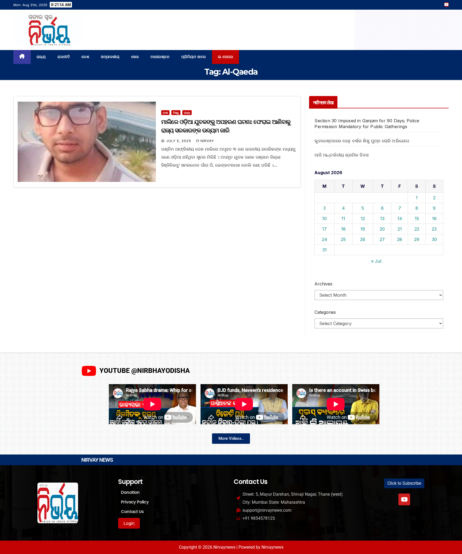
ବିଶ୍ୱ (176, 112)
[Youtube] (404, 499)
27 (382, 239)
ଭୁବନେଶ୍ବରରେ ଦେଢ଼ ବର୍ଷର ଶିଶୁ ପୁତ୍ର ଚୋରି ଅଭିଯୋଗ (361, 140)
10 (324, 218)
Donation (130, 492)
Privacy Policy (135, 502)
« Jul (376, 261)
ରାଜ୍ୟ (41, 57)
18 (343, 229)
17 (324, 229)
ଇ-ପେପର (225, 57)
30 (434, 239)
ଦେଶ (85, 57)
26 (362, 239)
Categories (325, 312)
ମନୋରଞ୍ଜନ (160, 57)
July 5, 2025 (179, 141)
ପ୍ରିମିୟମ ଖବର (193, 57)
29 (416, 239)
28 (399, 239)
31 (324, 250)
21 (400, 229)
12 (363, 218)
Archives (323, 283)
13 (382, 218)
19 (362, 229)
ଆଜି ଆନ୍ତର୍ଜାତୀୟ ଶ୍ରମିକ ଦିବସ (341, 155)
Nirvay (207, 141)
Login (129, 523)
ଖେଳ (135, 57)
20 (382, 229)
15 (417, 218)
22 (416, 229)
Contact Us (132, 512)
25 (343, 239)
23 (434, 229)
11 (343, 218)
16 (434, 218)
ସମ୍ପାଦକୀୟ (110, 57)
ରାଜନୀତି (63, 57)
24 (324, 239)
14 (399, 218)
